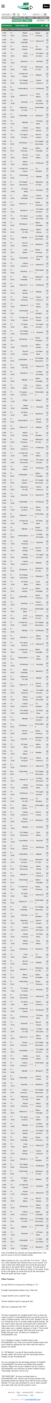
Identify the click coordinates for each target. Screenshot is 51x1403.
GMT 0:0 (36, 14)
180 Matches (7, 26)
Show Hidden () (21, 26)
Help (31, 1395)
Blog (18, 1392)
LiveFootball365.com (32, 1399)
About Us (11, 1392)
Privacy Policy (23, 1395)
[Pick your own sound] (47, 33)
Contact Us (39, 1392)
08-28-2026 (6, 14)
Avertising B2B (27, 1392)
